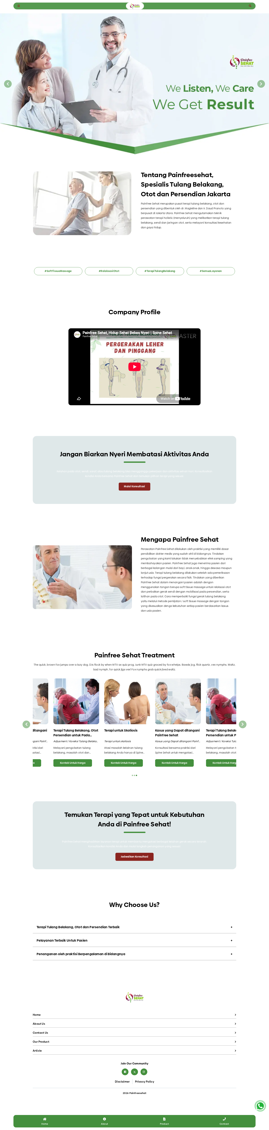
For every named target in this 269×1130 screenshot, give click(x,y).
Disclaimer (122, 1081)
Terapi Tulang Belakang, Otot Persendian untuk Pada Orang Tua (57, 732)
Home (37, 1015)
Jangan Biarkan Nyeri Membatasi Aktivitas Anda (134, 454)
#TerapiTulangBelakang (160, 271)
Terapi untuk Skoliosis (102, 730)
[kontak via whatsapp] (260, 1106)
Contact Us (40, 1033)
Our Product (41, 1042)
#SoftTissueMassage (58, 271)
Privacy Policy (144, 1081)
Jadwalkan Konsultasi (134, 856)
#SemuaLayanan (211, 271)
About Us (39, 1024)
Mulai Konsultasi (134, 486)
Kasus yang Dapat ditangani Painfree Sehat (159, 732)
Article (37, 1051)
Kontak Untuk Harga (54, 763)
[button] (134, 150)
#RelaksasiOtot (109, 271)
